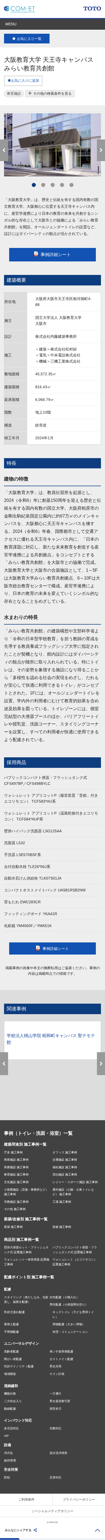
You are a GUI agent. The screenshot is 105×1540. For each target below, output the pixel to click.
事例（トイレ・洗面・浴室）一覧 (38, 1133)
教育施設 (14, 93)
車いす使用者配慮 (61, 1351)
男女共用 (55, 1366)
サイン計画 (57, 1373)
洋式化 (8, 1452)
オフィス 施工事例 (64, 1152)
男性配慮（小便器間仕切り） (69, 1304)
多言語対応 (11, 1428)
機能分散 (10, 1393)
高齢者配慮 (11, 1351)
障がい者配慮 (13, 1359)
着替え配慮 (11, 1324)
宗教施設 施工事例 (16, 1201)
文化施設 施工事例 (16, 1182)
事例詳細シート (56, 254)
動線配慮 (10, 1408)
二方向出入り (13, 1401)
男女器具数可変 (60, 1401)
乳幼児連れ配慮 (14, 1312)
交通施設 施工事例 (64, 1159)
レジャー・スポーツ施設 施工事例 (75, 1182)
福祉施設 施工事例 (64, 1167)
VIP (6, 1435)
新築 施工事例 (13, 1226)
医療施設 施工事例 (16, 1167)
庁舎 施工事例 (13, 1152)
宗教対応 (55, 1428)
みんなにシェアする (18, 1530)
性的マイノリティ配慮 (19, 1366)
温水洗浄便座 (58, 1452)
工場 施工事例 (61, 1201)
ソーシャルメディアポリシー (53, 1511)
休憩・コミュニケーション (70, 1331)
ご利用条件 (26, 1499)
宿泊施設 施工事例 (64, 1174)
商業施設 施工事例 (16, 1159)
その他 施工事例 (15, 1209)
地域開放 (10, 1373)
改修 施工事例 (61, 1226)
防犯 (7, 1477)
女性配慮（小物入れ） (64, 1297)
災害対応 (55, 1477)
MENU (10, 24)
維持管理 (10, 1460)
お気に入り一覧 (29, 39)
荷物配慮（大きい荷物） (68, 1324)
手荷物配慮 (11, 1331)
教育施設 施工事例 (16, 1174)
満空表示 (55, 1408)
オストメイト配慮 (61, 1359)
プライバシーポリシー (79, 1499)
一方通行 (55, 1393)
